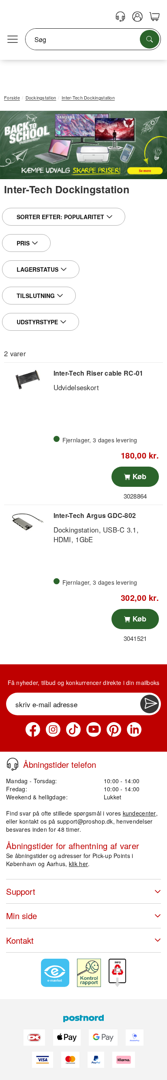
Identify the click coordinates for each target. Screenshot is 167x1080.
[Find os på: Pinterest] (114, 729)
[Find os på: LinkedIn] (134, 729)
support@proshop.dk (85, 821)
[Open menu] (12, 39)
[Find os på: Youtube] (94, 729)
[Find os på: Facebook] (33, 729)
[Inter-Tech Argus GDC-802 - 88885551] (27, 522)
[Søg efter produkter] (149, 39)
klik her (78, 864)
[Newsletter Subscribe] (149, 704)
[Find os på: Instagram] (53, 729)
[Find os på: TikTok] (73, 729)
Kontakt (20, 940)
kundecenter (139, 813)
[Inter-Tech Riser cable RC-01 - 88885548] (27, 380)
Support (20, 891)
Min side (21, 915)
